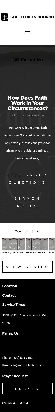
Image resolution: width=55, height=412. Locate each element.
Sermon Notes (27, 202)
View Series (27, 267)
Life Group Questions (27, 178)
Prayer (27, 389)
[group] (13, 247)
